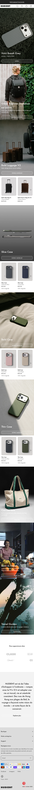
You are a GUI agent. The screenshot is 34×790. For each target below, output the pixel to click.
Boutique (4, 731)
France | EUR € (4, 779)
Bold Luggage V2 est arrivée (17, 2)
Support (3, 741)
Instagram (12, 771)
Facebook (3, 771)
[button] (17, 6)
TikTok (19, 771)
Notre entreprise (6, 736)
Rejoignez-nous (6, 746)
